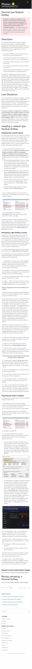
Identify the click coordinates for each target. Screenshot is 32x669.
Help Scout (23, 653)
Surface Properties (5, 638)
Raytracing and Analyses (6, 640)
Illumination (3, 623)
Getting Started (4, 633)
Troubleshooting (4, 647)
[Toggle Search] (28, 611)
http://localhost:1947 (6, 214)
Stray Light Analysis (5, 631)
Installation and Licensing (7, 626)
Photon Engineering (10, 653)
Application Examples (6, 619)
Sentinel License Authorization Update (19, 572)
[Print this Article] (29, 12)
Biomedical (3, 621)
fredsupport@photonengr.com (20, 345)
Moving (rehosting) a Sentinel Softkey (19, 582)
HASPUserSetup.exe (19, 188)
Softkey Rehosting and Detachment (20, 251)
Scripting (3, 645)
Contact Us (11, 587)
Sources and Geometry (6, 635)
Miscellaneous (4, 650)
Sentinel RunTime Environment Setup (16, 172)
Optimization (4, 628)
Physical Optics (4, 643)
